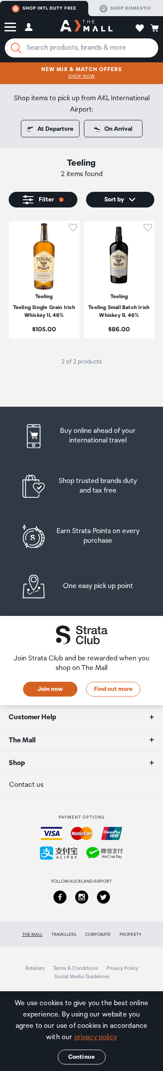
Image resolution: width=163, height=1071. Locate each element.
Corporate (98, 934)
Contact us (26, 785)
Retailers (34, 968)
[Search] (16, 48)
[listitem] (44, 280)
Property (130, 934)
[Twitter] (103, 897)
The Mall (32, 934)
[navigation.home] (86, 27)
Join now (50, 689)
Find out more (113, 689)
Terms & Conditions (75, 968)
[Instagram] (81, 897)
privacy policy (95, 1037)
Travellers (64, 934)
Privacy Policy (122, 968)
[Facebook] (60, 897)
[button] (10, 27)
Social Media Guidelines (81, 976)
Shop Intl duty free (50, 8)
